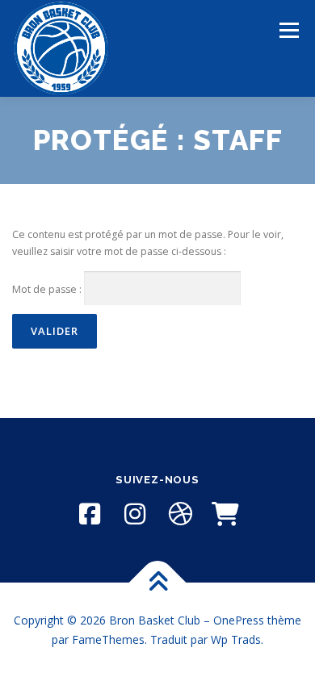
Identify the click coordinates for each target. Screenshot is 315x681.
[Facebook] (90, 514)
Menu (288, 30)
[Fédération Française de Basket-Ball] (180, 514)
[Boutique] (225, 514)
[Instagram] (135, 514)
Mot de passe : (48, 289)
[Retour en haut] (158, 583)
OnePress (238, 620)
